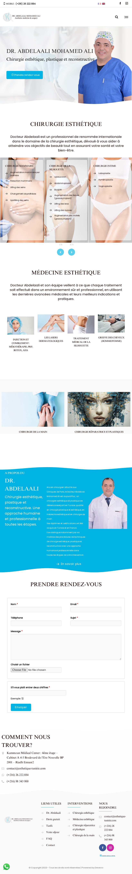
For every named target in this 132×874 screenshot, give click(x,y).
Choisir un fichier (20, 664)
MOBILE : (20, 3)
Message (17, 631)
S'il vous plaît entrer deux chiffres (30, 687)
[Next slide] (71, 252)
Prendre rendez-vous (27, 75)
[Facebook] (120, 3)
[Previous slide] (60, 252)
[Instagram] (126, 3)
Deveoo (99, 867)
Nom (14, 604)
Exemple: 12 (17, 698)
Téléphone (17, 617)
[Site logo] (22, 17)
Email (74, 604)
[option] (22, 200)
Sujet (74, 617)
